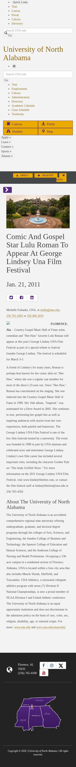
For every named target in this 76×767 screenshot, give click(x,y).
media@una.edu (50, 310)
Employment (19, 88)
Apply (5, 137)
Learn (5, 142)
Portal (15, 15)
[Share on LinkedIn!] (32, 297)
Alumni (6, 156)
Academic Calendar (23, 105)
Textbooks (18, 114)
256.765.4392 (14, 315)
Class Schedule (20, 110)
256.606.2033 (35, 315)
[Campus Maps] (38, 713)
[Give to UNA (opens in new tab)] (38, 164)
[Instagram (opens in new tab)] (51, 665)
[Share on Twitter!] (11, 297)
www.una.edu (22, 627)
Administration (21, 97)
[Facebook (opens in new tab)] (44, 665)
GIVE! (59, 179)
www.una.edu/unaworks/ (51, 627)
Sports (5, 151)
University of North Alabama (33, 53)
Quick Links (20, 2)
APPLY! (24, 175)
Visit (14, 6)
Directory (17, 23)
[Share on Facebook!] (22, 297)
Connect (6, 146)
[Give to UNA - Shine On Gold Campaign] (38, 734)
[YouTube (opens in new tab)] (43, 672)
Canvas (16, 10)
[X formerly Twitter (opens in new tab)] (61, 665)
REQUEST (48, 175)
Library (16, 19)
